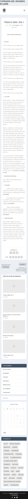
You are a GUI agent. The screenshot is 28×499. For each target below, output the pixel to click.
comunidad (14, 450)
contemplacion (8, 454)
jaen (12, 471)
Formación (6, 381)
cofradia (6, 450)
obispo (14, 474)
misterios (7, 474)
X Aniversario (6, 392)
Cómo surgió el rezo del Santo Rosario (12, 315)
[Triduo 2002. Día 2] (14, 346)
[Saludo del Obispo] (14, 326)
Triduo (6, 485)
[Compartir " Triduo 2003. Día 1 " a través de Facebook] (10, 252)
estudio (20, 468)
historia (6, 471)
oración (20, 474)
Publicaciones (6, 384)
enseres (6, 468)
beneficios (7, 447)
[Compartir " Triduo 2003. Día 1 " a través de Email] (17, 252)
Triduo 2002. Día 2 (8, 355)
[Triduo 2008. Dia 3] (14, 286)
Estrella (13, 468)
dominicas (7, 464)
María (17, 471)
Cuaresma (18, 454)
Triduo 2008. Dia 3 (8, 295)
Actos (6, 443)
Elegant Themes (13, 493)
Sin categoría (16, 25)
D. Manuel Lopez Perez (10, 461)
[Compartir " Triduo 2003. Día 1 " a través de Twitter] (14, 252)
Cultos (6, 457)
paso (5, 478)
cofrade (14, 447)
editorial (15, 464)
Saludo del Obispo (8, 335)
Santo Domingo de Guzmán (12, 481)
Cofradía (5, 377)
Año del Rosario (15, 443)
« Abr (4, 432)
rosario (19, 478)
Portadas (12, 478)
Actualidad (6, 373)
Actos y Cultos (7, 369)
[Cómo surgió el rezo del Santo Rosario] (14, 305)
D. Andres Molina (15, 457)
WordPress (15, 495)
